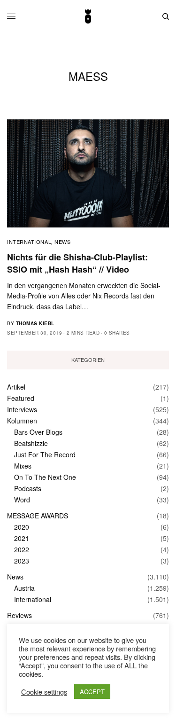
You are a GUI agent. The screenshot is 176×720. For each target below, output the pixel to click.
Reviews (19, 615)
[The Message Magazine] (88, 16)
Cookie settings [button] (44, 692)
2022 (21, 549)
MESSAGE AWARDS (37, 515)
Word (22, 499)
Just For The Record (45, 454)
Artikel (16, 386)
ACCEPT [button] (92, 691)
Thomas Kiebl (35, 323)
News (62, 241)
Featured (20, 398)
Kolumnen (22, 420)
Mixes (22, 465)
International (29, 241)
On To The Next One (45, 477)
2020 (21, 527)
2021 (21, 538)
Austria (24, 588)
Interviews (22, 409)
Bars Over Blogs (38, 432)
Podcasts (27, 488)
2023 (21, 560)
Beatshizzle (31, 443)
